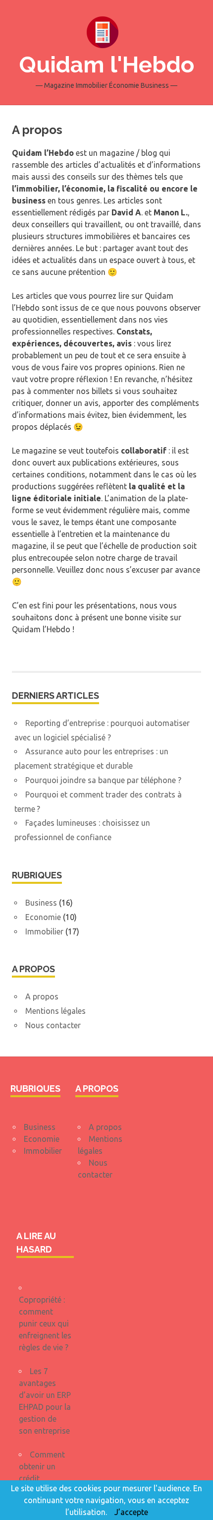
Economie (43, 917)
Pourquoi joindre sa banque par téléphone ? (103, 780)
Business (41, 902)
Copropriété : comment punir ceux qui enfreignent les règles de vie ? (45, 1323)
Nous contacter (53, 1025)
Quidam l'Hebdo (106, 65)
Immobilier (44, 931)
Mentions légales (55, 1010)
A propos (41, 996)
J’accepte (131, 1512)
